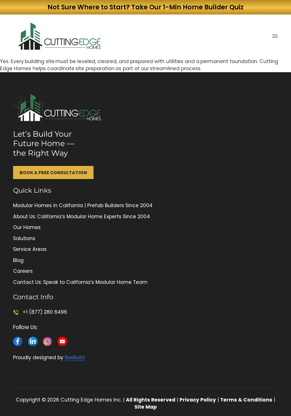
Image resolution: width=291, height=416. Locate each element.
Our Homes (27, 227)
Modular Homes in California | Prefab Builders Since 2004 (83, 205)
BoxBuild (75, 357)
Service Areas (30, 249)
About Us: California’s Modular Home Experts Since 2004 (81, 216)
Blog (18, 260)
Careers (23, 271)
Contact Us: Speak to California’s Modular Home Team (80, 282)
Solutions (24, 238)
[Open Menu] (275, 36)
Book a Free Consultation (53, 173)
